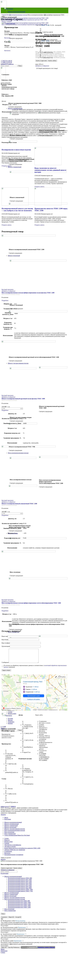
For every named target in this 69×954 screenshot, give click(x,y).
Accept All (18, 917)
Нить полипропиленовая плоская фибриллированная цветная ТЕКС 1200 (24, 19)
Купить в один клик (41, 60)
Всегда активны (20, 921)
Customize (4, 917)
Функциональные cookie (10, 927)
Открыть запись (6, 166)
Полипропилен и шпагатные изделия (16, 150)
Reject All (11, 917)
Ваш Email (5, 639)
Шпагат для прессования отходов (14, 897)
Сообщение (5, 662)
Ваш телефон (6, 643)
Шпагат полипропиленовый (16, 11)
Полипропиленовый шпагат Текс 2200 (20, 884)
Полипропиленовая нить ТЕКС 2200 (19, 907)
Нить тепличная (9, 909)
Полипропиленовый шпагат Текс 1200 (20, 881)
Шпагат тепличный (10, 896)
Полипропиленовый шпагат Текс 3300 (20, 886)
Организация (6, 646)
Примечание (22, 927)
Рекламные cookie (8, 941)
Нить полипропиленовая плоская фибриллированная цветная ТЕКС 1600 (24, 24)
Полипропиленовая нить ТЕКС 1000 (19, 902)
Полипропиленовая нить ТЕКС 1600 (19, 905)
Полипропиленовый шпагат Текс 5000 (20, 888)
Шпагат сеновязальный (11, 892)
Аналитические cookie (9, 934)
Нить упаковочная (10, 910)
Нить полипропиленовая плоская (17, 15)
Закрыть (3, 814)
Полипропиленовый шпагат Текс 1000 (20, 879)
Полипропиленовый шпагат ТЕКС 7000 (20, 889)
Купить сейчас (52, 60)
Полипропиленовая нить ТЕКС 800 (19, 901)
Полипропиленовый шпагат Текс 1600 (20, 883)
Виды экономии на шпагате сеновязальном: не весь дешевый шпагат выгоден (50, 170)
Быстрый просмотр (7, 289)
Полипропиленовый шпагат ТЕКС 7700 (20, 891)
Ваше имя (5, 636)
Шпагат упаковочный (11, 894)
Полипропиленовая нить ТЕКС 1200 (19, 904)
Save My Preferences (13, 947)
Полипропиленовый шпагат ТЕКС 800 (20, 878)
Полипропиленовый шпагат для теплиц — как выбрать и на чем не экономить (17, 209)
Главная (4, 15)
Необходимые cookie (9, 921)
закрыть (3, 859)
